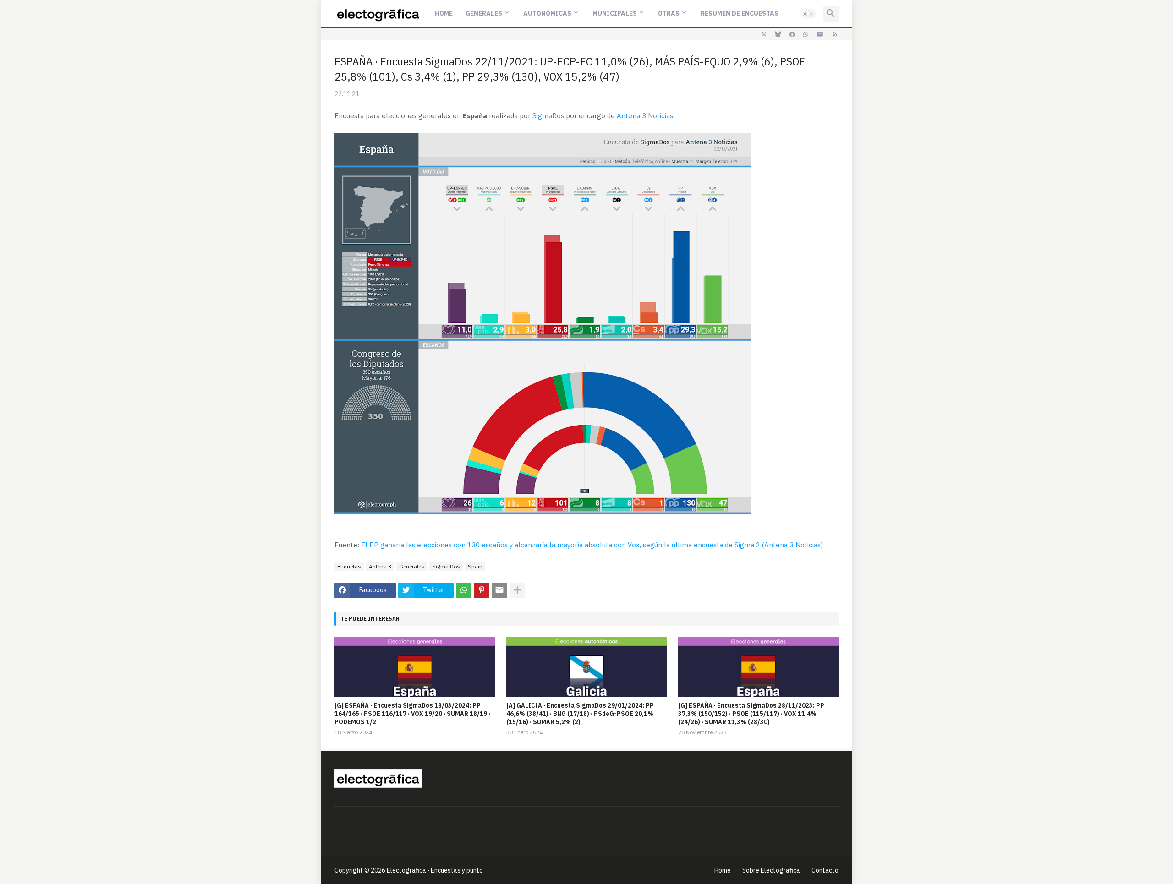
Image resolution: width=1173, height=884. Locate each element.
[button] (808, 13)
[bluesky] (778, 34)
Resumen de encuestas (739, 13)
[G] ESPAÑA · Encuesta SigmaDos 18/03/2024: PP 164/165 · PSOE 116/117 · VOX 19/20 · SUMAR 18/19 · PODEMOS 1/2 (412, 713)
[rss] (835, 34)
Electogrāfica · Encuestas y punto (435, 870)
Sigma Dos (446, 566)
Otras (669, 13)
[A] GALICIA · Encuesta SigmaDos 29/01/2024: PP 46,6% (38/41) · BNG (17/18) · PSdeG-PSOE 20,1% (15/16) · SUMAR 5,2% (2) (580, 713)
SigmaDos (548, 115)
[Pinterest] (481, 590)
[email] (820, 34)
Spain (475, 566)
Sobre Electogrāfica (771, 870)
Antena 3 (380, 566)
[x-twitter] (764, 34)
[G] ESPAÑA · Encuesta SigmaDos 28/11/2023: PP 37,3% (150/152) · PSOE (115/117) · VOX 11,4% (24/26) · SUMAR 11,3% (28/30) (751, 713)
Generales (484, 13)
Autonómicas (547, 13)
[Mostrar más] (517, 590)
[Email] (499, 590)
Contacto (825, 870)
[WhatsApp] (463, 590)
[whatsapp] (805, 34)
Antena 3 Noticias (645, 115)
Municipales (614, 13)
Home (444, 13)
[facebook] (792, 34)
